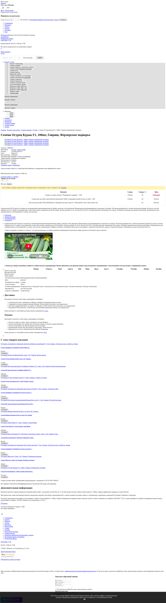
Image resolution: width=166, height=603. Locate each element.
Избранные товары (7, 38)
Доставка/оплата (10, 218)
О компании (9, 23)
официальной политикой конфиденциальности (80, 571)
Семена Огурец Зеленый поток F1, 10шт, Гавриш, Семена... (17, 381)
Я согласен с (40, 20)
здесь (46, 311)
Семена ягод (14, 70)
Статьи (7, 523)
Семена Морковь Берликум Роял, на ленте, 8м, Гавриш (16, 415)
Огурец (35, 130)
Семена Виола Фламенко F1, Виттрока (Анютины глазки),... (17, 437)
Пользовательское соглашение (14, 537)
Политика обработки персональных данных (19, 535)
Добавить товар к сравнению (10, 165)
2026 (11, 116)
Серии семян (14, 93)
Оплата (7, 28)
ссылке (63, 188)
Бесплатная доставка (11, 531)
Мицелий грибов (15, 74)
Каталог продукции (16, 63)
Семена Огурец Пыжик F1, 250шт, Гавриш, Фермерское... (17, 471)
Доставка (8, 30)
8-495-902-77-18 (6, 40)
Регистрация (9, 10)
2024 (11, 113)
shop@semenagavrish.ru (8, 551)
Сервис (7, 26)
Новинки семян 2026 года (18, 86)
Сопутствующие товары (18, 84)
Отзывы (7, 530)
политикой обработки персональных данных (44, 20)
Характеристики (10, 217)
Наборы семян (14, 91)
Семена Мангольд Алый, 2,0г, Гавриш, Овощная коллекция (17, 460)
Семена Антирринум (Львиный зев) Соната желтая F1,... (16, 449)
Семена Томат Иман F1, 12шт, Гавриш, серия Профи (15, 426)
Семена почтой (10, 533)
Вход (2, 10)
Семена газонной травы (18, 82)
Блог (6, 32)
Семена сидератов (16, 79)
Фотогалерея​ (9, 526)
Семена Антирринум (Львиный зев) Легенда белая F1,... (16, 392)
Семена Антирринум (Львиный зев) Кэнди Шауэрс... (15, 347)
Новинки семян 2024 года (18, 89)
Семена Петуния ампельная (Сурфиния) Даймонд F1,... (16, 370)
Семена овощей (15, 65)
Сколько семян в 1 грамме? (9, 177)
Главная (3, 130)
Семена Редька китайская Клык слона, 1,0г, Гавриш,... (16, 359)
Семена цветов (15, 72)
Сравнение (5, 37)
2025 (11, 115)
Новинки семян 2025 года (18, 88)
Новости (7, 521)
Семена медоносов (16, 81)
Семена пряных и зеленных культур (21, 67)
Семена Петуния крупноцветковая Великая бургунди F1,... (17, 404)
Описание (8, 215)
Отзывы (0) (8, 220)
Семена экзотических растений (20, 77)
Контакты (8, 25)
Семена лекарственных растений (21, 69)
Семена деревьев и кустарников (20, 76)
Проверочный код (61, 591)
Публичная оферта (11, 538)
